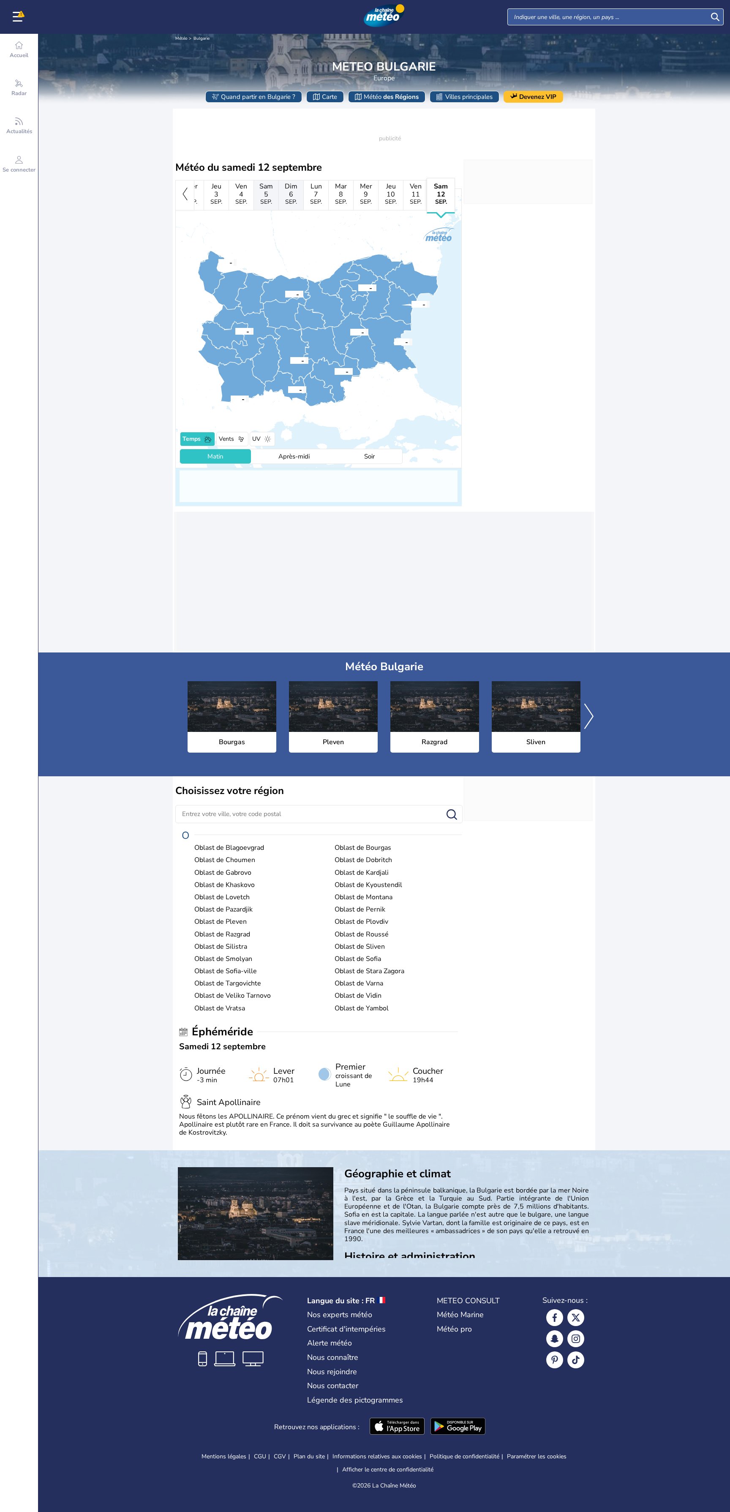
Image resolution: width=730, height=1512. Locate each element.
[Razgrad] (358, 287)
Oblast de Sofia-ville (225, 971)
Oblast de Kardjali (362, 873)
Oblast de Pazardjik (223, 910)
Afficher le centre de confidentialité (387, 1469)
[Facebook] (554, 1317)
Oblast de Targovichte (227, 984)
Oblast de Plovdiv (361, 922)
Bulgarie (201, 38)
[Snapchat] (554, 1338)
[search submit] (715, 16)
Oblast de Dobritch (363, 860)
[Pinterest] (554, 1359)
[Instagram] (575, 1338)
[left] (184, 195)
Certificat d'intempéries (346, 1329)
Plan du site (309, 1456)
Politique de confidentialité (464, 1456)
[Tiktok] (575, 1359)
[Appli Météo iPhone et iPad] (397, 1427)
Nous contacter (332, 1386)
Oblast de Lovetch (222, 897)
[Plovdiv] (290, 360)
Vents (226, 439)
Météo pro (454, 1329)
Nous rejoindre (332, 1372)
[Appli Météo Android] (457, 1427)
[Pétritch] (230, 398)
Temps (191, 439)
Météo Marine (460, 1315)
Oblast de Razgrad (222, 935)
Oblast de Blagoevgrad (229, 848)
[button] (394, 341)
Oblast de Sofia (358, 959)
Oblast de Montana (363, 897)
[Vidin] (218, 262)
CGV (280, 1456)
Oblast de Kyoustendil (368, 885)
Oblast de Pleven (220, 922)
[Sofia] (235, 331)
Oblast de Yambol (362, 1008)
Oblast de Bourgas (363, 848)
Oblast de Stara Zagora (369, 971)
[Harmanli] (334, 371)
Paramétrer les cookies (537, 1456)
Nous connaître (332, 1357)
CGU (260, 1456)
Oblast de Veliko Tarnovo (232, 996)
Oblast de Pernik (360, 910)
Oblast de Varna (359, 984)
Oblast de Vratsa (219, 1008)
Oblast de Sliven (360, 947)
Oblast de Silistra (220, 947)
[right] (589, 717)
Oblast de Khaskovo (224, 885)
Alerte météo (329, 1343)
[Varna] (411, 304)
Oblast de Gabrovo (222, 873)
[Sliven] (350, 331)
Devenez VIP (537, 97)
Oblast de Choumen (224, 860)
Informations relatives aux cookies (377, 1456)
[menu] (19, 17)
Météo (181, 38)
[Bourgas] (394, 341)
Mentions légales (224, 1456)
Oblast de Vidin (358, 996)
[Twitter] (575, 1317)
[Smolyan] (288, 389)
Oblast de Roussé (362, 935)
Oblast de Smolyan (223, 959)
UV (256, 439)
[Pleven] (285, 293)
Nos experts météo (339, 1315)
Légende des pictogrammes (355, 1400)
